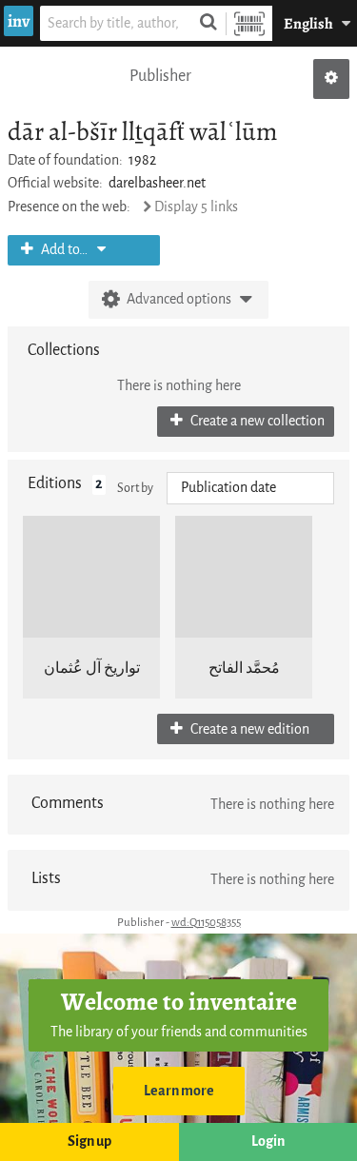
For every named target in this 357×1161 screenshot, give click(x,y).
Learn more (179, 1091)
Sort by (135, 488)
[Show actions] (331, 79)
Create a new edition (248, 729)
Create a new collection (256, 421)
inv (19, 21)
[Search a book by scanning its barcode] (249, 23)
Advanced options (179, 299)
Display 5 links (196, 207)
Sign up (89, 1141)
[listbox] (250, 488)
